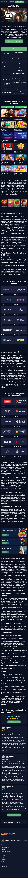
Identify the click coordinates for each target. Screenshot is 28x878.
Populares (3, 107)
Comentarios (14, 721)
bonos (18, 516)
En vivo (10, 107)
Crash (16, 107)
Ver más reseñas (14, 814)
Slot (23, 107)
